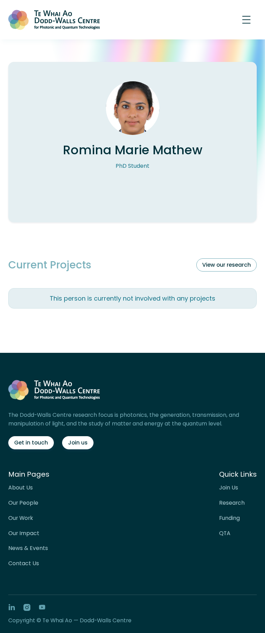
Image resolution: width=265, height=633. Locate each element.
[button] (246, 19)
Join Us (228, 487)
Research (232, 502)
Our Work (20, 518)
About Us (20, 487)
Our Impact (23, 533)
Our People (23, 502)
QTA (224, 533)
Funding (229, 518)
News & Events (28, 548)
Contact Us (23, 563)
